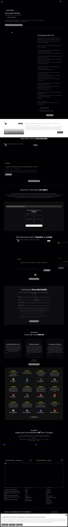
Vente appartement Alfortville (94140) (11, 499)
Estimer (26, 491)
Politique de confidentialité (51, 497)
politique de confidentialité (30, 317)
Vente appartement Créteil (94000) (10, 489)
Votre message (21, 304)
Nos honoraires (49, 500)
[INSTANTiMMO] (63, 2)
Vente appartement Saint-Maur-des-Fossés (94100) (12, 498)
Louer (26, 494)
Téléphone (36, 299)
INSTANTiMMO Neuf (28, 497)
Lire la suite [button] (13, 376)
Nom (35, 296)
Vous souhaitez (36, 301)
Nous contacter (28, 499)
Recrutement (48, 492)
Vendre (26, 492)
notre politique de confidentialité (47, 522)
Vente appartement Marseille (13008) (11, 495)
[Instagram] (56, 512)
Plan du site (48, 499)
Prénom (19, 296)
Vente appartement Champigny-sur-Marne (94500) (12, 493)
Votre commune (21, 302)
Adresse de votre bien (30, 225)
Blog (47, 494)
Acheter (26, 489)
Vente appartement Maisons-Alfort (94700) (12, 491)
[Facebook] (53, 512)
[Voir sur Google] (13, 379)
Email (19, 299)
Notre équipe (48, 489)
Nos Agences (48, 491)
